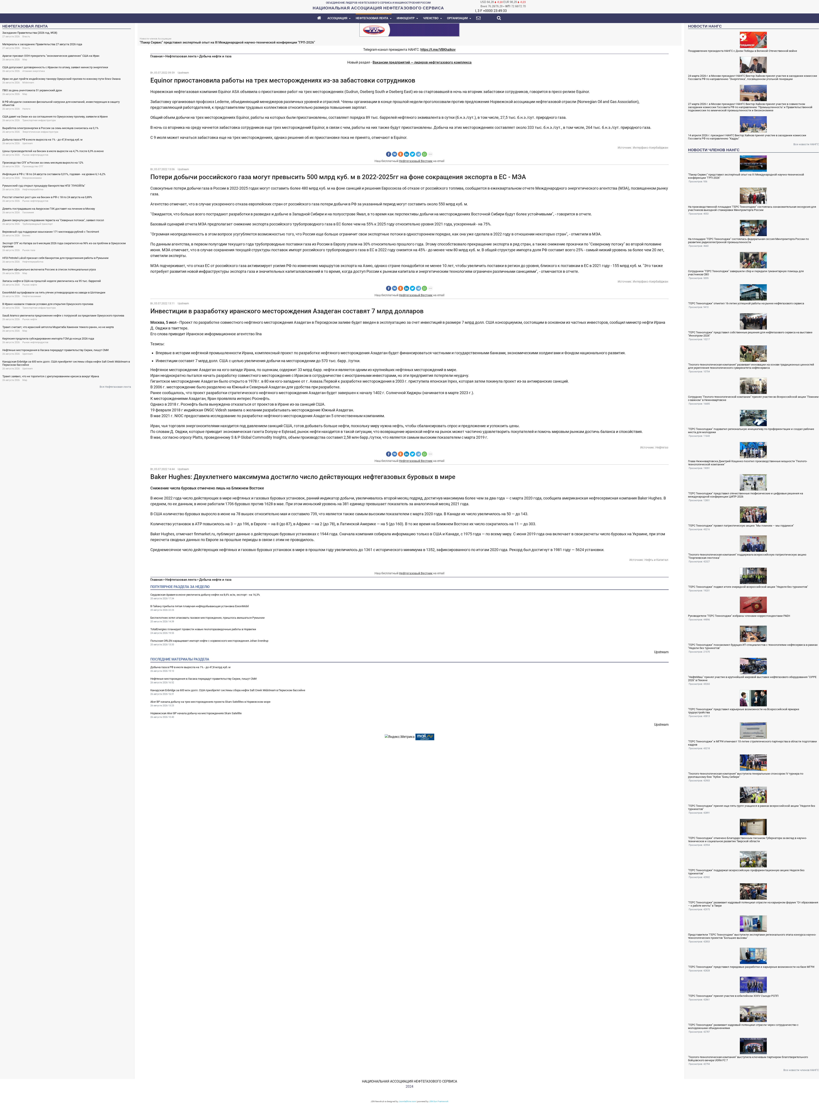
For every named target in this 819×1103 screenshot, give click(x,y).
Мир (24, 59)
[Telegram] (418, 154)
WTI (507, 6)
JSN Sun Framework (438, 1101)
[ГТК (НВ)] (409, 29)
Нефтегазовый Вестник (416, 161)
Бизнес (26, 235)
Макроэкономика (32, 178)
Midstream (28, 82)
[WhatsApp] (424, 154)
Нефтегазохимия (31, 296)
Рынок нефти (29, 284)
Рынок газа (28, 250)
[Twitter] (412, 154)
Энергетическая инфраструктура (40, 132)
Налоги (26, 108)
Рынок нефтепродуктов (35, 155)
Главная (156, 56)
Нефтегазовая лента (180, 56)
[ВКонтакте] (394, 154)
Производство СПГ (32, 166)
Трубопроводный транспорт (37, 224)
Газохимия (28, 212)
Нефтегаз (661, 447)
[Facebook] (388, 154)
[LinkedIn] (406, 154)
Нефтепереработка (32, 189)
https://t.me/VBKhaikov (438, 50)
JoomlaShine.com (407, 1101)
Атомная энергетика (33, 71)
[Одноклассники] (400, 154)
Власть (26, 36)
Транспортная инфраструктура (39, 120)
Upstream (27, 143)
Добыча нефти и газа (215, 56)
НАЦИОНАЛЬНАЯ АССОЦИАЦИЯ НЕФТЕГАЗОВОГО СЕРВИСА (409, 1081)
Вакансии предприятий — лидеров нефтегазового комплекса (422, 62)
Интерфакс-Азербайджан (650, 147)
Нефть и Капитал (656, 560)
